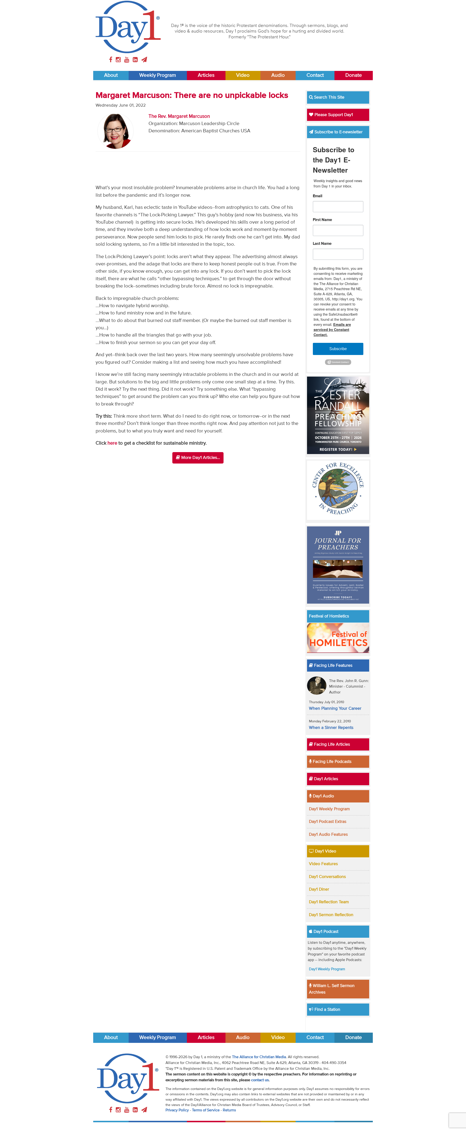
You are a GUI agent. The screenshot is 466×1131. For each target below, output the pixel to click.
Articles (206, 75)
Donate (353, 75)
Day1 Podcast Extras (327, 821)
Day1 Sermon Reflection (331, 915)
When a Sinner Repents (331, 728)
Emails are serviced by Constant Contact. (332, 329)
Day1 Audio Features (328, 834)
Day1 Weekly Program (329, 809)
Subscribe (338, 349)
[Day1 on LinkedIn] (136, 60)
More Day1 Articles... (200, 458)
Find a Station (326, 1009)
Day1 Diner (319, 889)
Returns (229, 1110)
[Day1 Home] (128, 27)
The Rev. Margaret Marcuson (179, 116)
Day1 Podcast (325, 931)
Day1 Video (325, 851)
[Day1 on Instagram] (119, 60)
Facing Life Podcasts (331, 762)
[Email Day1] (144, 60)
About (111, 75)
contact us (260, 1080)
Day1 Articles (325, 779)
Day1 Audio (323, 796)
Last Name (322, 244)
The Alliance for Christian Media (259, 1057)
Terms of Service (206, 1110)
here (113, 443)
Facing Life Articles (331, 744)
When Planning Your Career (335, 708)
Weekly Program (157, 75)
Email (317, 196)
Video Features (323, 864)
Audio (278, 75)
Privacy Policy (177, 1110)
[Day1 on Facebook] (111, 60)
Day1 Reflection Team (329, 902)
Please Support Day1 (333, 115)
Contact (315, 75)
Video (243, 75)
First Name (322, 220)
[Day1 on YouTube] (127, 60)
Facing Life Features (332, 665)
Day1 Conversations (327, 877)
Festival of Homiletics (329, 616)
